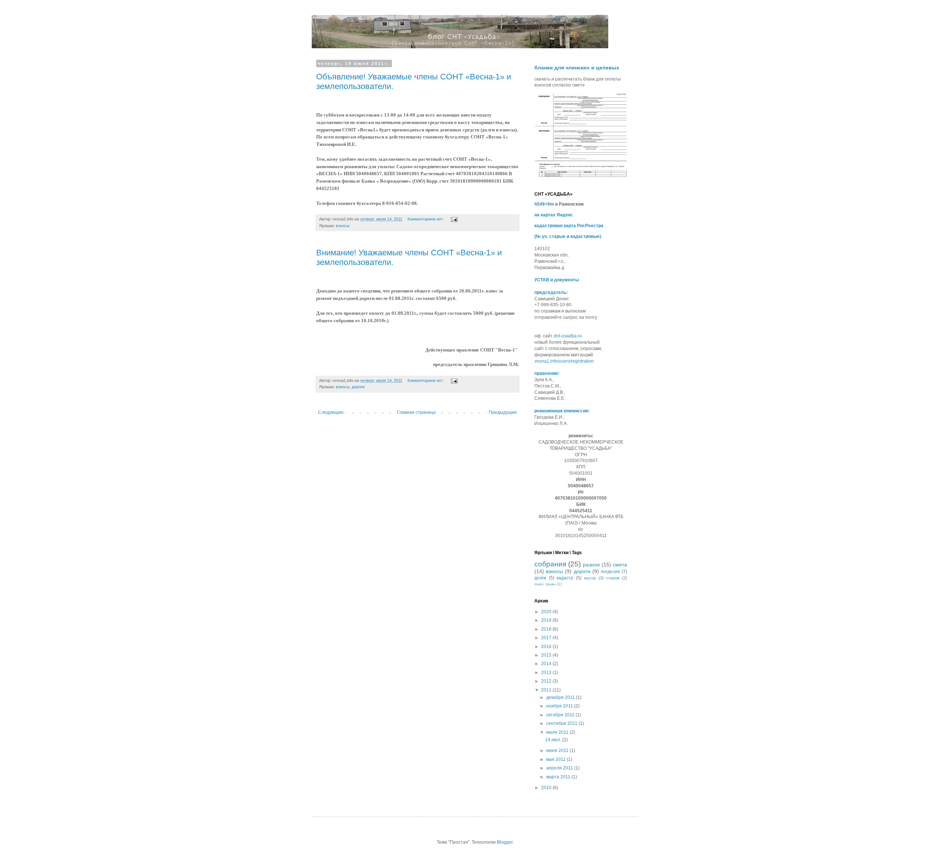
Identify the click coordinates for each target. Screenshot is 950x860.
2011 (547, 690)
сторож (612, 578)
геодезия (610, 571)
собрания (550, 564)
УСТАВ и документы (556, 279)
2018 (547, 629)
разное (591, 565)
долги (540, 578)
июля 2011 (558, 732)
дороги (358, 387)
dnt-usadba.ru (568, 336)
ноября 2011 (560, 706)
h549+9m (544, 204)
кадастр (565, 578)
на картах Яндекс (553, 215)
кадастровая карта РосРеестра (568, 225)
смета (620, 565)
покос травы (545, 584)
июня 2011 (558, 750)
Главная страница (416, 412)
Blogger (504, 842)
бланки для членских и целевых (576, 68)
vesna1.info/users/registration (564, 361)
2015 (547, 655)
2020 (547, 611)
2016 (547, 646)
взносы (343, 225)
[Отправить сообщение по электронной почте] (454, 219)
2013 (547, 672)
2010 (547, 787)
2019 (547, 620)
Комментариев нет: (426, 219)
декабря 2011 (561, 697)
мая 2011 (556, 759)
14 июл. (553, 739)
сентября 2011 (562, 723)
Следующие (331, 412)
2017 (547, 637)
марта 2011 (558, 776)
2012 (547, 681)
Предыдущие (503, 412)
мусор (590, 578)
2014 (547, 663)
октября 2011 (561, 714)
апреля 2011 (560, 768)
